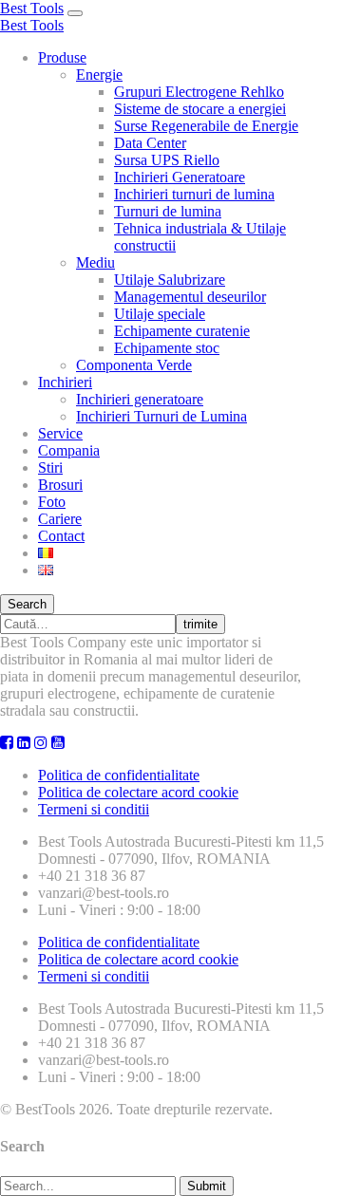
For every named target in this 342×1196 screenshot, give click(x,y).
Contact (61, 536)
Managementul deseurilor (190, 297)
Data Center (150, 143)
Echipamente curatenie (182, 331)
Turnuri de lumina (167, 211)
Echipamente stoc (166, 348)
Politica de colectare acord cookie (138, 792)
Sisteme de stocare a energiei (200, 109)
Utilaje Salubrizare (169, 279)
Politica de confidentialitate (119, 775)
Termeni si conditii (93, 809)
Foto (52, 502)
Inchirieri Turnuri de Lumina (161, 416)
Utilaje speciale (159, 314)
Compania (69, 450)
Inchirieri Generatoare (179, 177)
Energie (99, 74)
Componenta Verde (134, 365)
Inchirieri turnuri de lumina (194, 194)
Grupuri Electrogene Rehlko (199, 92)
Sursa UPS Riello (166, 160)
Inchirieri (65, 382)
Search (27, 604)
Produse (62, 57)
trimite (200, 624)
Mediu (95, 262)
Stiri (50, 467)
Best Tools (32, 8)
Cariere (60, 519)
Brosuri (60, 485)
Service (60, 433)
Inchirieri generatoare (139, 399)
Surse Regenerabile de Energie (206, 126)
